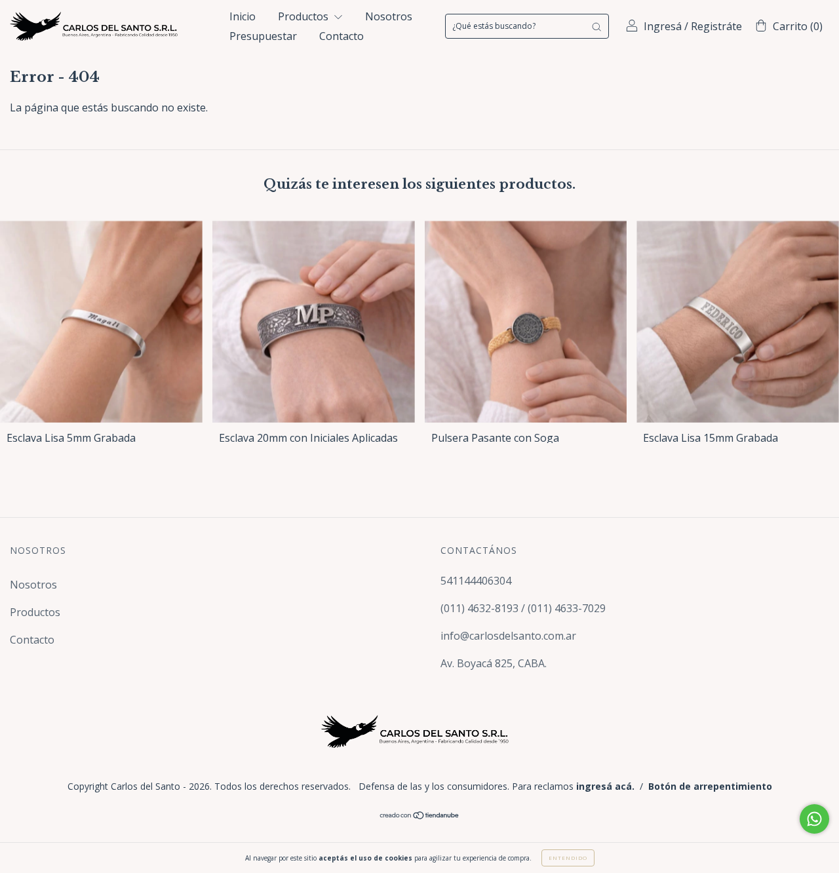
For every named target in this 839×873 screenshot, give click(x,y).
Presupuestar (263, 36)
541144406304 (475, 580)
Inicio (242, 16)
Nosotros (388, 16)
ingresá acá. (605, 786)
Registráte (716, 26)
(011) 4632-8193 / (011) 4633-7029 (523, 608)
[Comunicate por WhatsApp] (814, 819)
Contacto (341, 36)
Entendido (568, 857)
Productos (304, 16)
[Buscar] (596, 26)
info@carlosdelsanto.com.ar (508, 636)
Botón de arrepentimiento (710, 786)
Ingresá (663, 26)
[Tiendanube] (420, 815)
